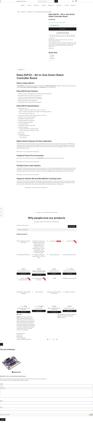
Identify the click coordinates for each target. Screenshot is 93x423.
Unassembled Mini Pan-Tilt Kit (69, 270)
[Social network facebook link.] (47, 339)
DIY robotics (59, 42)
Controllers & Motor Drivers (58, 39)
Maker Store (59, 5)
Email (1, 407)
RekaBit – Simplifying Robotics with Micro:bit (54, 309)
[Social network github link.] (56, 339)
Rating (1, 383)
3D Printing (67, 5)
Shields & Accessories (56, 41)
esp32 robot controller (72, 42)
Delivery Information (21, 333)
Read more (54, 273)
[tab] (21, 69)
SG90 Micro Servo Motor (69, 308)
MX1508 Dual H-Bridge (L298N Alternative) (23, 309)
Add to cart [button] (23, 273)
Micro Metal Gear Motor (54, 270)
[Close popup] (0, 346)
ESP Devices (36, 5)
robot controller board (55, 45)
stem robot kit (69, 45)
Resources (73, 5)
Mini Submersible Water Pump (23, 270)
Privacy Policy (19, 334)
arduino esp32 (53, 42)
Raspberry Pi (51, 5)
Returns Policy (19, 336)
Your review (3, 388)
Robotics (22, 5)
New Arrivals (70, 39)
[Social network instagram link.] (53, 339)
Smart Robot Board (62, 45)
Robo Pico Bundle (38, 308)
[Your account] (73, 1)
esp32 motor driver (64, 42)
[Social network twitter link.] (50, 339)
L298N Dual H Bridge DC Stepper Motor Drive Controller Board (39, 271)
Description (21, 69)
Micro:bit (43, 5)
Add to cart (62, 28)
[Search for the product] (56, 1)
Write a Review (72, 226)
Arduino (29, 5)
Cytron (53, 48)
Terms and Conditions (21, 337)
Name (1, 400)
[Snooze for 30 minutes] (1, 344)
